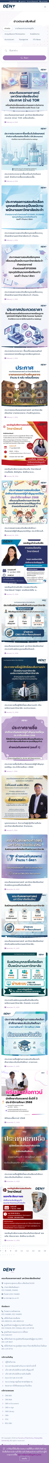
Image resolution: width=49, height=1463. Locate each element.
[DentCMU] (9, 6)
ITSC (6, 1419)
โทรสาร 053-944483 (12, 1294)
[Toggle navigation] (45, 6)
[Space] (9, 1269)
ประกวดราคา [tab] (9, 39)
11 (22, 1250)
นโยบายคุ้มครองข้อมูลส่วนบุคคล (15, 1445)
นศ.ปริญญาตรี (33, 1)
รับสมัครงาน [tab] (34, 34)
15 (45, 1250)
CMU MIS (8, 1395)
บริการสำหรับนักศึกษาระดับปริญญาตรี (19, 1370)
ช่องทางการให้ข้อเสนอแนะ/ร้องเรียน (18, 1385)
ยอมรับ (24, 1458)
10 (16, 1250)
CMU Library (9, 1411)
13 (33, 1250)
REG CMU (8, 1423)
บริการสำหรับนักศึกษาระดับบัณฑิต (18, 1374)
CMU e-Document (12, 1403)
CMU (7, 1415)
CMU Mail (8, 1399)
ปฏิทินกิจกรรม (10, 1362)
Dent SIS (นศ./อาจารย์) (14, 1378)
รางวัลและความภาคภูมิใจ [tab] (24, 28)
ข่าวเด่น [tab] (7, 28)
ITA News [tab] (37, 39)
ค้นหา (25, 58)
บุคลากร (23, 1)
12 (27, 1250)
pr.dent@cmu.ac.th (11, 1298)
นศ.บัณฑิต (44, 1)
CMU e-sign (9, 1407)
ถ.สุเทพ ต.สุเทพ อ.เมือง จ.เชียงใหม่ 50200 (19, 1283)
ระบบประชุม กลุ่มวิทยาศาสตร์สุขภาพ (18, 1382)
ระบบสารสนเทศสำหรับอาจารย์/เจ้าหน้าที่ (20, 1366)
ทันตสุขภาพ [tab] (23, 39)
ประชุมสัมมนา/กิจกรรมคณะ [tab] (15, 34)
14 (39, 1250)
